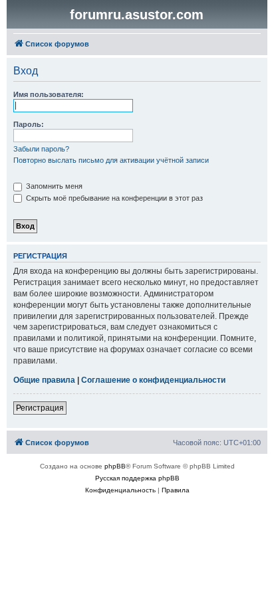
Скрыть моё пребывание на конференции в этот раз (113, 198)
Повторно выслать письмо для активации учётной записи (111, 160)
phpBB (115, 466)
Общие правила (44, 380)
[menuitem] (120, 490)
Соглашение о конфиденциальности (153, 380)
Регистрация (40, 408)
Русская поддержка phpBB (137, 478)
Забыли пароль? (41, 149)
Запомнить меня (53, 186)
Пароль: (28, 124)
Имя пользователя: (48, 94)
